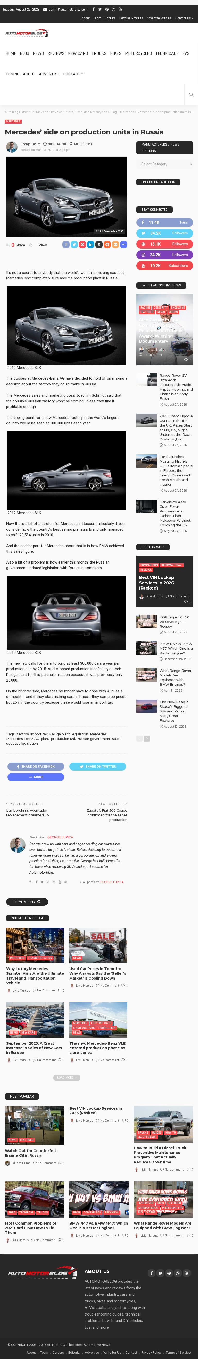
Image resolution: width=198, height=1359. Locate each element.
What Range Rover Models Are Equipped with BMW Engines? (163, 1225)
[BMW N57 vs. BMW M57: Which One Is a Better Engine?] (146, 648)
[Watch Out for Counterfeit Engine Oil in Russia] (34, 1125)
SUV (140, 1213)
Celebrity (161, 308)
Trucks (99, 53)
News (38, 53)
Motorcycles (138, 53)
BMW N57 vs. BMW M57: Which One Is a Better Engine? (176, 648)
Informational (171, 565)
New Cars (78, 53)
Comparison (149, 565)
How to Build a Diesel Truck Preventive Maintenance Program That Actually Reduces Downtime (160, 1155)
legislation (80, 734)
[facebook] (164, 222)
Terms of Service (178, 1352)
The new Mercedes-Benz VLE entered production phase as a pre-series (97, 1048)
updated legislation (22, 743)
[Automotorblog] (27, 33)
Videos (173, 312)
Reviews (55, 53)
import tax (38, 734)
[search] (191, 94)
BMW (76, 1213)
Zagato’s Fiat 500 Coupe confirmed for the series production (107, 815)
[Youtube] (164, 265)
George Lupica (31, 144)
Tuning (12, 74)
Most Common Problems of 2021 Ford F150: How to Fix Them (30, 1228)
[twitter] (164, 233)
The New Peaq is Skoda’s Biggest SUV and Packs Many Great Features (174, 711)
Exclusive (178, 308)
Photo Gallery (172, 1208)
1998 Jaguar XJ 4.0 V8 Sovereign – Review (174, 621)
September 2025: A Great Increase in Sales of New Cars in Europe (34, 1048)
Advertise (49, 74)
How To (170, 1133)
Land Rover (146, 1203)
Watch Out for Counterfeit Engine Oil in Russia (30, 1153)
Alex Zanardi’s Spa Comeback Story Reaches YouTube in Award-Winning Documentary (161, 331)
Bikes (115, 53)
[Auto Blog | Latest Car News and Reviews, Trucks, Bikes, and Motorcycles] (42, 1272)
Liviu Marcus (21, 991)
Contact (71, 74)
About (85, 18)
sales (116, 739)
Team (97, 18)
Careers (110, 18)
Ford (12, 1213)
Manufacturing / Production (94, 1028)
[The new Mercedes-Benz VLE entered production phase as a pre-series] (98, 1020)
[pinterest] (164, 244)
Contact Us (183, 18)
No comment (83, 144)
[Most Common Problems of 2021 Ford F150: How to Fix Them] (34, 1199)
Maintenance (147, 1137)
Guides (157, 1133)
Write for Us (112, 1352)
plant (45, 739)
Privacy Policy (151, 1352)
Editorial (74, 1352)
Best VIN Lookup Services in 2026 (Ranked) (156, 583)
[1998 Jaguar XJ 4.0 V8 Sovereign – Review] (146, 621)
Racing (145, 308)
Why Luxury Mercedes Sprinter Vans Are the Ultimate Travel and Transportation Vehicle (35, 975)
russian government (94, 739)
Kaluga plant (59, 734)
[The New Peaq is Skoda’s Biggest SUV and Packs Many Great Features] (146, 706)
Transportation (40, 958)
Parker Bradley (156, 350)
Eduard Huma (21, 1163)
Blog (24, 53)
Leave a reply (25, 902)
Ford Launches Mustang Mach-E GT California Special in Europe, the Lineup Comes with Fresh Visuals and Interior (176, 470)
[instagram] (164, 254)
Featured (147, 312)
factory (23, 734)
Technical (165, 53)
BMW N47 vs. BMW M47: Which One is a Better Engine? (98, 1225)
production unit (63, 739)
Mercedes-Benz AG (22, 739)
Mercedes (13, 121)
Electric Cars (101, 1023)
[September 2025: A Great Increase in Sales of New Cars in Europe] (35, 1020)
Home (11, 53)
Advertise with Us (159, 18)
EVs (185, 53)
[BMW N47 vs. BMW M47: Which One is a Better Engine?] (99, 1199)
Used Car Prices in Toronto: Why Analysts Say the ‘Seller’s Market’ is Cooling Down (97, 973)
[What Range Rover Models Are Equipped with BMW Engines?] (146, 675)
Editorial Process (131, 18)
